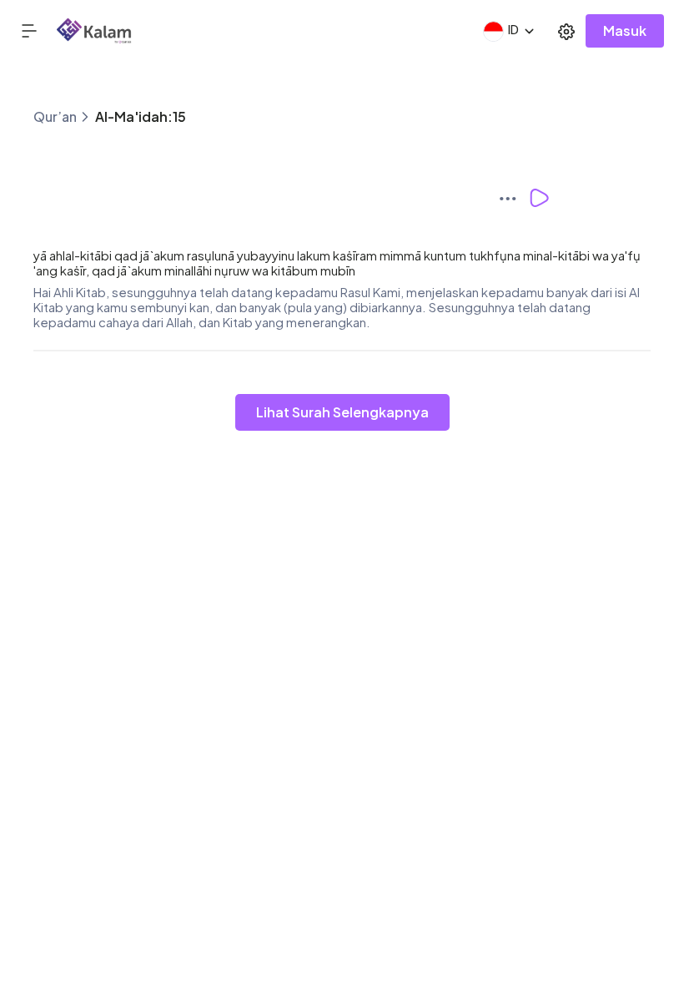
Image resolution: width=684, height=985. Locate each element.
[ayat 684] (513, 198)
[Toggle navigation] (38, 30)
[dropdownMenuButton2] (566, 31)
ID (513, 29)
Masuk (624, 30)
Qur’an (55, 116)
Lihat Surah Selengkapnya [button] (342, 412)
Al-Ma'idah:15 (140, 116)
